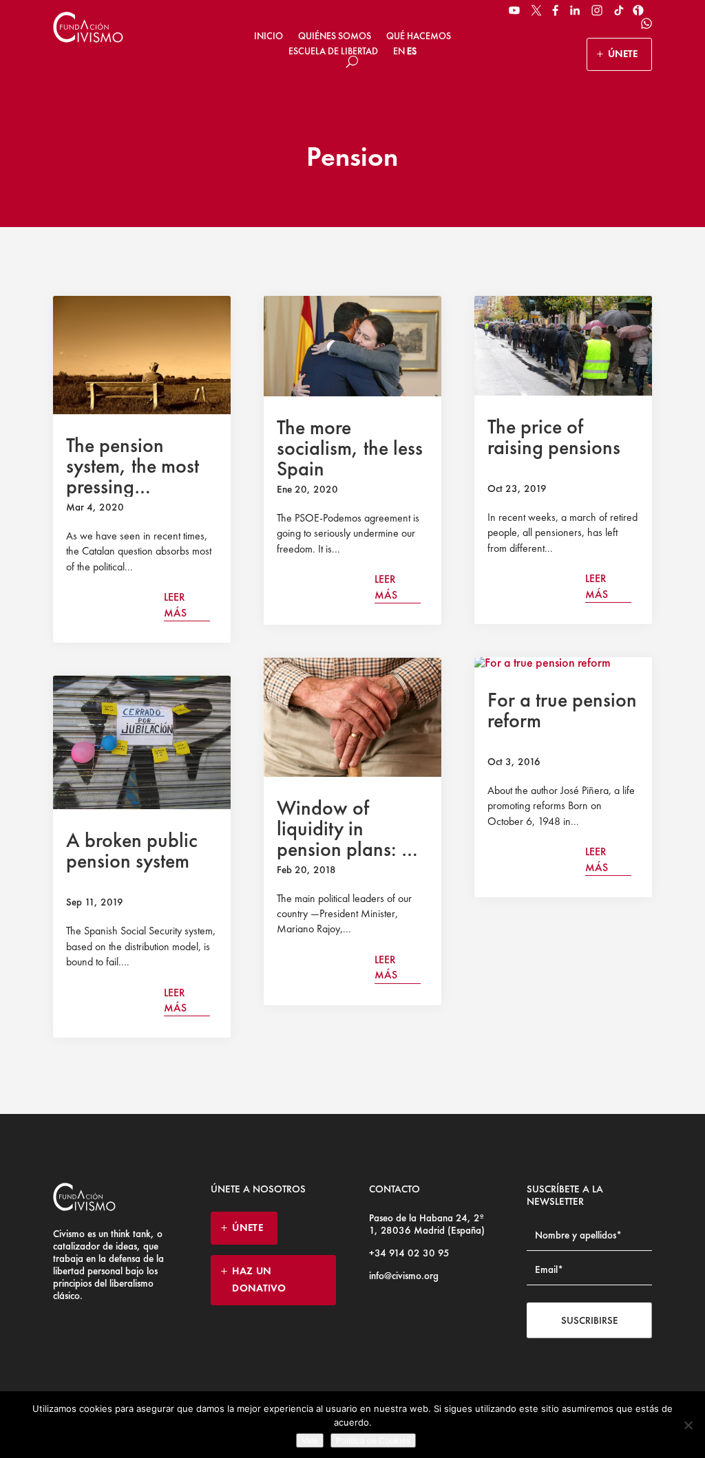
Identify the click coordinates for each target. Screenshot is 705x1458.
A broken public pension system (132, 850)
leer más (175, 604)
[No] (688, 1425)
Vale (310, 1440)
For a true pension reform (562, 710)
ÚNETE (623, 54)
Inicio (268, 36)
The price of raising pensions (553, 437)
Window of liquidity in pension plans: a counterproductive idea (351, 849)
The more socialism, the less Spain (350, 448)
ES (412, 51)
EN (399, 51)
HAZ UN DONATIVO (259, 1280)
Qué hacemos (418, 36)
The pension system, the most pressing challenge (132, 476)
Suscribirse (589, 1320)
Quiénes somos (334, 36)
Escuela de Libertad (333, 51)
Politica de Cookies (373, 1440)
